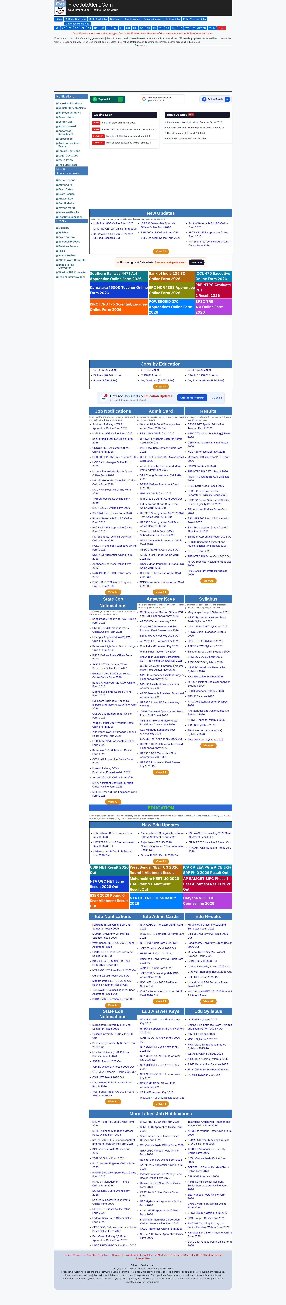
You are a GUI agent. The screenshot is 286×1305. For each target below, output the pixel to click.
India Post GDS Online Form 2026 (113, 223)
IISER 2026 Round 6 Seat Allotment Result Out (109, 900)
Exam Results (66, 193)
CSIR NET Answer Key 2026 (156, 1092)
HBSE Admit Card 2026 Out (156, 953)
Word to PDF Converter (72, 272)
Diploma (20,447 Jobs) (107, 375)
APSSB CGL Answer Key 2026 (158, 621)
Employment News (69, 112)
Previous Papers (68, 246)
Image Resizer (67, 255)
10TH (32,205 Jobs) (105, 369)
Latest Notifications (70, 103)
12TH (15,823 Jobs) (199, 369)
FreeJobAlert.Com (90, 4)
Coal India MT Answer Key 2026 (159, 646)
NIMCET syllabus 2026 (201, 1034)
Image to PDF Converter (66, 266)
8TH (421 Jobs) (149, 369)
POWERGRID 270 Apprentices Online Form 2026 (170, 306)
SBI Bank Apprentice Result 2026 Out (210, 536)
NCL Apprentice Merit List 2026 (207, 451)
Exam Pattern (66, 237)
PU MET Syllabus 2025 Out (204, 1074)
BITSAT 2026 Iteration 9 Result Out (209, 842)
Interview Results (68, 212)
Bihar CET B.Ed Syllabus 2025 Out (208, 1069)
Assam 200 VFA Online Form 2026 (113, 777)
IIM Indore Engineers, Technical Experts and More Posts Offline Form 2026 (114, 704)
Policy (133, 1265)
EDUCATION (65, 160)
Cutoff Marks (66, 203)
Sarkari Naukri (67, 126)
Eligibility (63, 227)
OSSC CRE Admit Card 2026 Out (159, 549)
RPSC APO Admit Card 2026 (157, 433)
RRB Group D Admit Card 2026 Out (161, 498)
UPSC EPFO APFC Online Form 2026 (114, 1245)
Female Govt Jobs (69, 150)
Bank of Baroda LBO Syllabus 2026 (209, 651)
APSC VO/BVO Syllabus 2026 (205, 662)
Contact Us (147, 1265)
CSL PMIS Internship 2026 (203, 1176)
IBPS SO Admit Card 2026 (155, 493)
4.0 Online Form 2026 (209, 306)
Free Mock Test (67, 164)
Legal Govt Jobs (68, 155)
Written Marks (66, 207)
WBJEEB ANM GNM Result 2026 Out (162, 1097)
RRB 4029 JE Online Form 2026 (160, 232)
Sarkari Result (66, 180)
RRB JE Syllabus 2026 (201, 696)
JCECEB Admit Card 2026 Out (158, 948)
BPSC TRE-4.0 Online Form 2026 (159, 1121)
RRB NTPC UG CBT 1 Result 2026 (208, 471)
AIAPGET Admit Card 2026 (156, 968)
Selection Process (69, 241)
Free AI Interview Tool (71, 276)
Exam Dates (65, 189)
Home (58, 18)
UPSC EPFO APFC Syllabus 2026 (207, 626)
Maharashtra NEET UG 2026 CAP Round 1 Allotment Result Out (154, 884)
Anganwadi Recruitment (65, 132)
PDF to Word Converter (72, 260)
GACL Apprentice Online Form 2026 (161, 1228)
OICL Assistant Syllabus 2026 (205, 739)
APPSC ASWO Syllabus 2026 (205, 646)
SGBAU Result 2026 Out (202, 961)
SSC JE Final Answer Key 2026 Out (161, 738)
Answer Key (65, 198)
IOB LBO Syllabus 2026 (202, 725)
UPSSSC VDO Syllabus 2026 (205, 656)
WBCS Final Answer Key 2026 (158, 651)
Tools (61, 250)
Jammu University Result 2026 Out (208, 966)
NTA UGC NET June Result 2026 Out (114, 970)
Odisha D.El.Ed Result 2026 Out (160, 855)
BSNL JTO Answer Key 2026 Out (159, 635)
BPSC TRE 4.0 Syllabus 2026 (205, 641)
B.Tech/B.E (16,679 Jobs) (203, 375)
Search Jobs (66, 117)
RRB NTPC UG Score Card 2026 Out (209, 556)
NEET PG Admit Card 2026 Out (158, 942)
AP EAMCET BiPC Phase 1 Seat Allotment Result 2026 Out (207, 884)
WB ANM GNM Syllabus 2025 (205, 1053)
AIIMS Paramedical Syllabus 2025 (208, 1064)
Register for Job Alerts (72, 107)
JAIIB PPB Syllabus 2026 (202, 1019)
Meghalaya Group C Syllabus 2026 (208, 612)
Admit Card (65, 184)
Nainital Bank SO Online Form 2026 (161, 1159)
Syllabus (63, 232)
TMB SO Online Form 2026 (108, 1158)
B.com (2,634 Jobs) (105, 380)
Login (219, 397)
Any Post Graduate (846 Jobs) (206, 380)
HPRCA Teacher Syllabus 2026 (206, 719)
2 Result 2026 (213, 290)
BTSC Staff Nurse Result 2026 (206, 485)
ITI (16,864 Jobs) (150, 375)
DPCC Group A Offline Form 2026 (208, 1212)
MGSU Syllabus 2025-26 (202, 1039)
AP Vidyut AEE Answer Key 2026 (159, 641)
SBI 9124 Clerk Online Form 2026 (160, 237)
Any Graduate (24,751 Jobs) (157, 380)
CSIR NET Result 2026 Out (203, 977)
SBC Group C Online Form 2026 (206, 1218)
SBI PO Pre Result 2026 (202, 466)
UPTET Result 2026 (199, 551)
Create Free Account (192, 397)
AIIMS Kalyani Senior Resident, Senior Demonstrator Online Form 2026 (207, 1185)
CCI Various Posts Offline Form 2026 (162, 1145)
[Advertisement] (143, 68)
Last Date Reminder (70, 216)
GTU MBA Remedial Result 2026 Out (210, 971)
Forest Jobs (65, 138)
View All (161, 251)
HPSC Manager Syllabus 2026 (206, 691)
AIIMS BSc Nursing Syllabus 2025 (208, 1058)
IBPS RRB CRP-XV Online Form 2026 (115, 228)
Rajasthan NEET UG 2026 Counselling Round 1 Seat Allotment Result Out (162, 846)
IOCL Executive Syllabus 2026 (206, 676)
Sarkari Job (65, 121)
